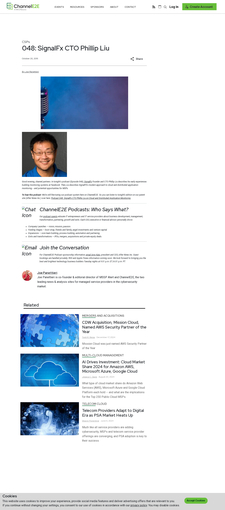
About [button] (114, 6)
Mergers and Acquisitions (103, 316)
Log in (173, 7)
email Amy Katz (93, 255)
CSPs (26, 42)
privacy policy (138, 505)
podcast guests (50, 216)
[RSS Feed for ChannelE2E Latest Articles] (153, 6)
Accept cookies (196, 500)
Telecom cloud (94, 404)
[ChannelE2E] (23, 6)
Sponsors (97, 6)
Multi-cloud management (103, 355)
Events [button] (59, 6)
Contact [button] (130, 6)
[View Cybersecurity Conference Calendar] (159, 6)
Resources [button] (77, 6)
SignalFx (88, 181)
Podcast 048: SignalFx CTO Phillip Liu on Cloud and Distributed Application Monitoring (91, 198)
